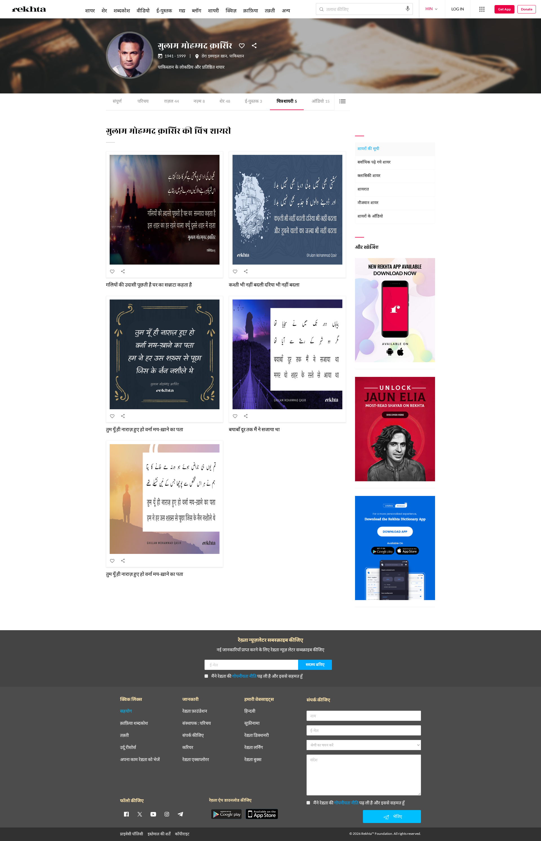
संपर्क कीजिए (193, 735)
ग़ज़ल (171, 102)
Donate (526, 9)
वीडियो (143, 10)
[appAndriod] (226, 814)
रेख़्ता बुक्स (252, 759)
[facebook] (126, 813)
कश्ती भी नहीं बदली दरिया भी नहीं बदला (264, 284)
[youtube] (153, 813)
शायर (90, 10)
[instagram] (166, 813)
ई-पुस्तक (253, 102)
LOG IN (457, 8)
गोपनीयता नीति (244, 676)
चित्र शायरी (287, 102)
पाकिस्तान (236, 57)
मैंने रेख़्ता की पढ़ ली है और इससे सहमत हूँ (257, 676)
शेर (224, 102)
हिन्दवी (249, 711)
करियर (187, 747)
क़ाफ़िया (250, 10)
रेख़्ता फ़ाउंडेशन (194, 711)
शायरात (363, 189)
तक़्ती (270, 10)
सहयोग (126, 711)
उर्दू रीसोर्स (128, 747)
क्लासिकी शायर (369, 176)
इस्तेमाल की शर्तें (159, 833)
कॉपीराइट (182, 833)
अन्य (286, 10)
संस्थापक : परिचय (196, 723)
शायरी (213, 10)
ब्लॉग (196, 10)
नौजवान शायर (368, 203)
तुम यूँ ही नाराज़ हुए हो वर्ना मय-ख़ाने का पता (144, 429)
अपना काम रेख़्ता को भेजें (140, 759)
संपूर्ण (117, 102)
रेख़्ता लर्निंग (253, 747)
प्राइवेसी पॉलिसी (131, 833)
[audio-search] (408, 9)
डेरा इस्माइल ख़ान (214, 57)
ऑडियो (321, 102)
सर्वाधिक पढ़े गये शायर (374, 162)
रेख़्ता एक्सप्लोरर (195, 759)
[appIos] (262, 814)
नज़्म (199, 102)
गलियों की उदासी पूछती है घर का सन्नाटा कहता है (149, 284)
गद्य (182, 10)
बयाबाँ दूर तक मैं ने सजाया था (254, 429)
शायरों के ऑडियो (370, 216)
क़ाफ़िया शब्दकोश (134, 723)
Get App (504, 9)
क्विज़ (231, 10)
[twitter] (139, 813)
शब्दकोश (122, 10)
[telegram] (180, 813)
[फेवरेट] (242, 45)
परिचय (143, 102)
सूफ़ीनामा (252, 723)
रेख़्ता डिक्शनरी (256, 735)
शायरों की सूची (368, 149)
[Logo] (29, 10)
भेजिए (397, 816)
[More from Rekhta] (482, 9)
